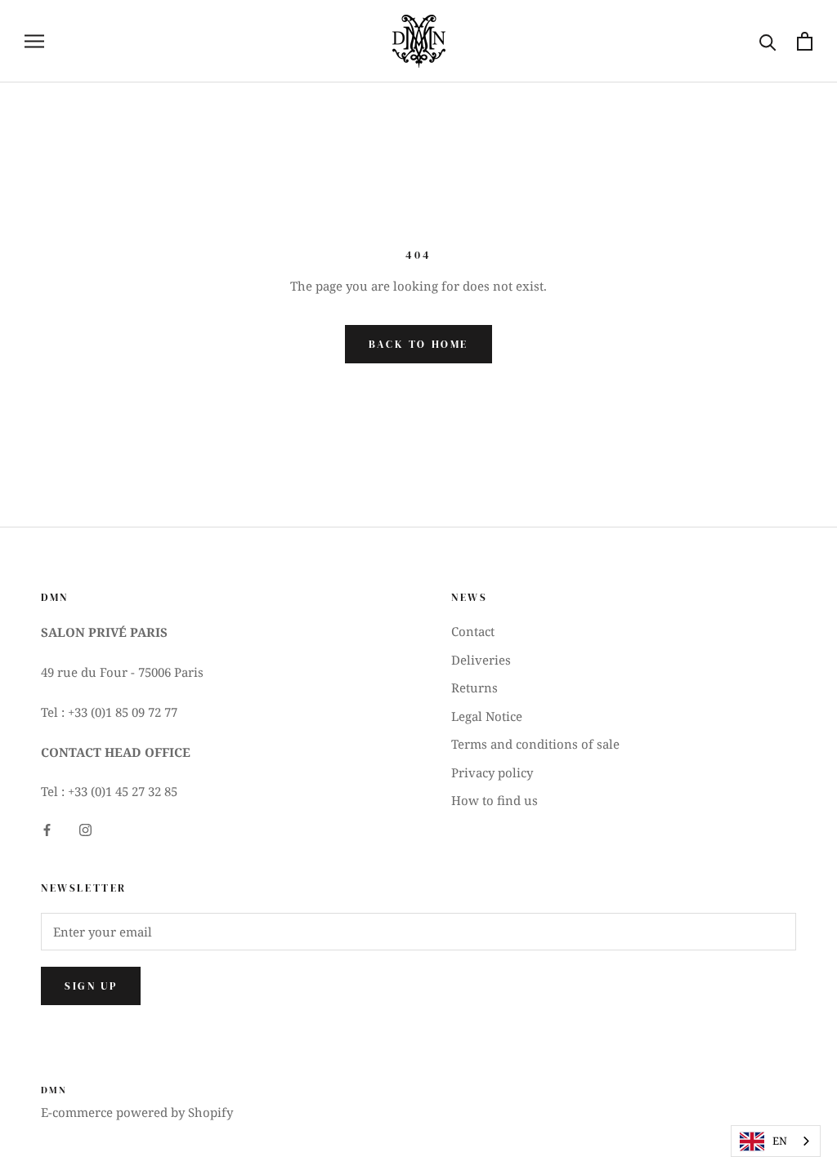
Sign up (91, 986)
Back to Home (418, 344)
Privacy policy (492, 772)
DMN (54, 1090)
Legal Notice (486, 716)
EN (779, 1140)
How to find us (494, 800)
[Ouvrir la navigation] (34, 41)
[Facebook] (47, 828)
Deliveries (481, 660)
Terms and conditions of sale (535, 744)
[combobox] (776, 1141)
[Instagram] (85, 828)
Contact (473, 631)
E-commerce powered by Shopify (137, 1112)
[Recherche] (768, 41)
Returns (474, 687)
